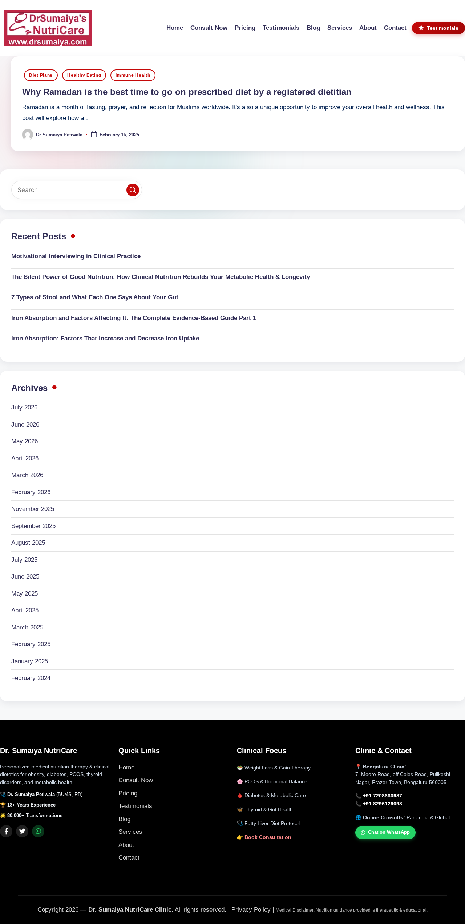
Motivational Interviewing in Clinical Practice (76, 256)
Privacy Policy (251, 909)
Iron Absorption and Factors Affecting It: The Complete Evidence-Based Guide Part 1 (133, 318)
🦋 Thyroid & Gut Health (265, 809)
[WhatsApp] (38, 831)
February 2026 (30, 492)
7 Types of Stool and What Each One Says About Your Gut (94, 297)
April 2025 (25, 610)
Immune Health (133, 75)
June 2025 (25, 576)
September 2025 (33, 526)
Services (130, 831)
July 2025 (24, 559)
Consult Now (135, 780)
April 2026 (25, 458)
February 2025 (30, 644)
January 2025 (29, 661)
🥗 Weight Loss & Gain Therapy (274, 768)
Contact (129, 857)
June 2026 (25, 424)
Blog (124, 819)
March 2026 (27, 475)
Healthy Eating (84, 75)
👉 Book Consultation (264, 837)
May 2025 (24, 593)
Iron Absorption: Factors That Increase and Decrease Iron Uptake (105, 338)
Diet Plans (41, 75)
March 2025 (27, 627)
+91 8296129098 (382, 804)
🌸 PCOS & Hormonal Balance (272, 781)
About (126, 844)
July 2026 (24, 407)
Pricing (127, 793)
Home (126, 767)
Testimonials (135, 806)
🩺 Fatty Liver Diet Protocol (268, 823)
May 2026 (24, 441)
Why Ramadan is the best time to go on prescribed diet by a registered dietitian (187, 92)
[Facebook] (6, 831)
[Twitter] (22, 831)
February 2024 (30, 678)
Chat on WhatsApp (389, 832)
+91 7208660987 (382, 796)
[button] (132, 190)
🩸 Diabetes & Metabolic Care (271, 795)
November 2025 (32, 508)
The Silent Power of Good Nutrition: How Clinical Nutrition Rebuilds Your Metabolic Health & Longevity (160, 276)
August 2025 (28, 542)
